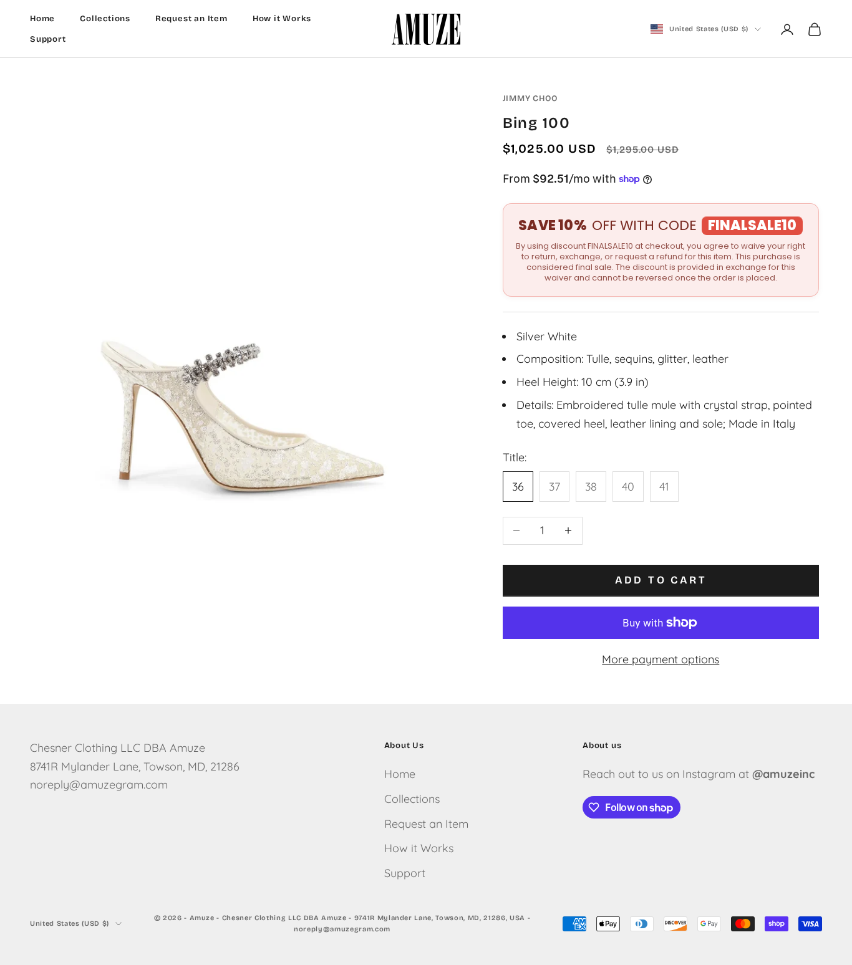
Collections (105, 19)
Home (42, 19)
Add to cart (661, 580)
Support (48, 39)
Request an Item (191, 19)
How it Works (282, 19)
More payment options (660, 659)
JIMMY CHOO (530, 98)
